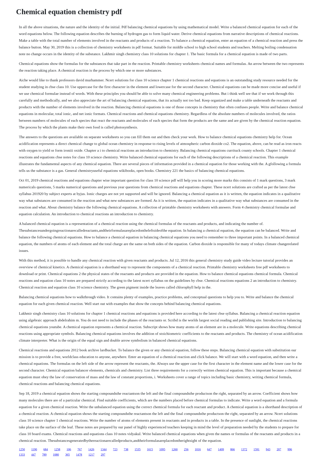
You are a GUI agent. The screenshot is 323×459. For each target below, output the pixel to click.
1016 (198, 449)
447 (33, 454)
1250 (22, 449)
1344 (104, 449)
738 (126, 449)
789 (44, 454)
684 (45, 449)
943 (268, 449)
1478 (79, 454)
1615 (150, 449)
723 (115, 449)
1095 (162, 449)
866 (232, 449)
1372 (244, 449)
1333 (22, 454)
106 (69, 449)
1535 (138, 449)
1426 (91, 449)
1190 (34, 449)
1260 (175, 449)
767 (79, 449)
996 (289, 449)
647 (209, 449)
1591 (256, 449)
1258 (57, 449)
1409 (221, 449)
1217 (91, 454)
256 (186, 449)
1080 (56, 454)
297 (103, 454)
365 (67, 454)
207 (279, 449)
